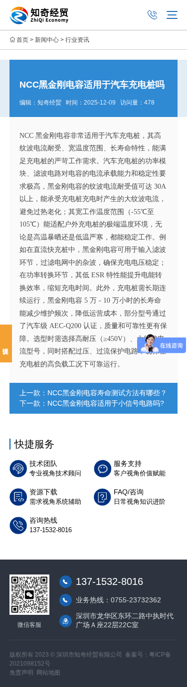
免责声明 (21, 672)
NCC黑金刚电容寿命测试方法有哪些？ (107, 393)
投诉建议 (6, 343)
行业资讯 (77, 39)
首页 (22, 39)
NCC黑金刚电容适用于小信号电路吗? (105, 403)
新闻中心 (47, 39)
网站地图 (48, 672)
